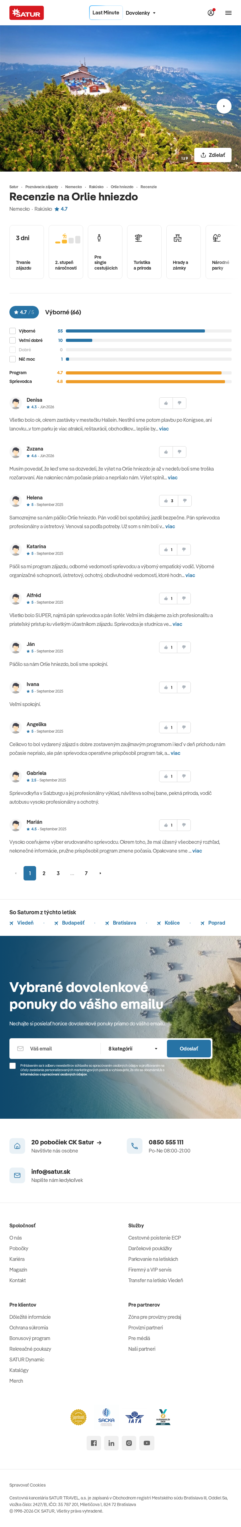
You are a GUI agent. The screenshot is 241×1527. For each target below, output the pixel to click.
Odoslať (189, 1048)
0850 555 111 (166, 1142)
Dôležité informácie (30, 1317)
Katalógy (19, 1370)
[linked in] (111, 1443)
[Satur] (27, 12)
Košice (172, 923)
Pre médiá (139, 1338)
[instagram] (129, 1443)
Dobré (25, 350)
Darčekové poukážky (150, 1248)
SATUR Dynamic (26, 1359)
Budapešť (72, 923)
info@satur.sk (50, 1171)
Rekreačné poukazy (30, 1349)
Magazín (18, 1269)
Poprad (216, 923)
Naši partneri (141, 1349)
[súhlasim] (166, 403)
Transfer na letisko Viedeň (155, 1280)
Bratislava (124, 923)
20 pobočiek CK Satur (62, 1142)
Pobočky (18, 1248)
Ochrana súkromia (28, 1327)
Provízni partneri (145, 1327)
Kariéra (16, 1259)
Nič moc (27, 359)
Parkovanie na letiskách (153, 1259)
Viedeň (25, 923)
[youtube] (146, 1443)
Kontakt (17, 1280)
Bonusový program (29, 1338)
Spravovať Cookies (27, 1485)
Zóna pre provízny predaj (154, 1317)
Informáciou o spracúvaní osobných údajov (53, 1074)
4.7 (64, 209)
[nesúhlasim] (179, 403)
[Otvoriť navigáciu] (228, 12)
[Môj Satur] (210, 12)
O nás (15, 1238)
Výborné (27, 331)
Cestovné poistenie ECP (154, 1238)
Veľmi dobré (31, 340)
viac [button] (164, 429)
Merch (16, 1381)
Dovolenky (138, 13)
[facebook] (94, 1443)
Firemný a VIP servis (150, 1269)
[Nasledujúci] (224, 106)
